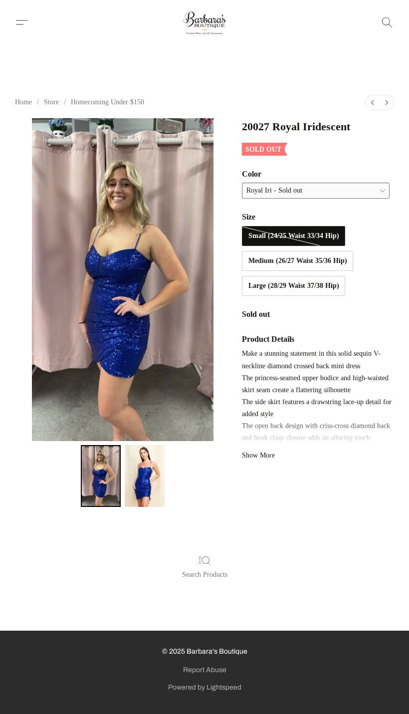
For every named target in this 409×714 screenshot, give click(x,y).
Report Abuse (204, 670)
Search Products (204, 574)
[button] (205, 22)
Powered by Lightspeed (204, 687)
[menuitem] (373, 102)
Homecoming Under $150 (107, 102)
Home (23, 102)
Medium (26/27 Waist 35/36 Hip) (297, 260)
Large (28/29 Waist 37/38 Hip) (293, 285)
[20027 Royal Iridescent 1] (145, 476)
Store (51, 102)
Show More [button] (258, 455)
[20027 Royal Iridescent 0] (101, 476)
